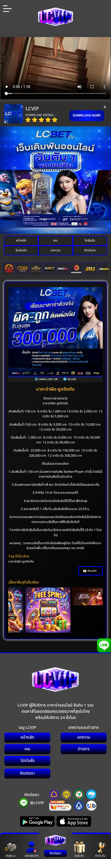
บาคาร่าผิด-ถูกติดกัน (21, 561)
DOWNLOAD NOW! (87, 115)
